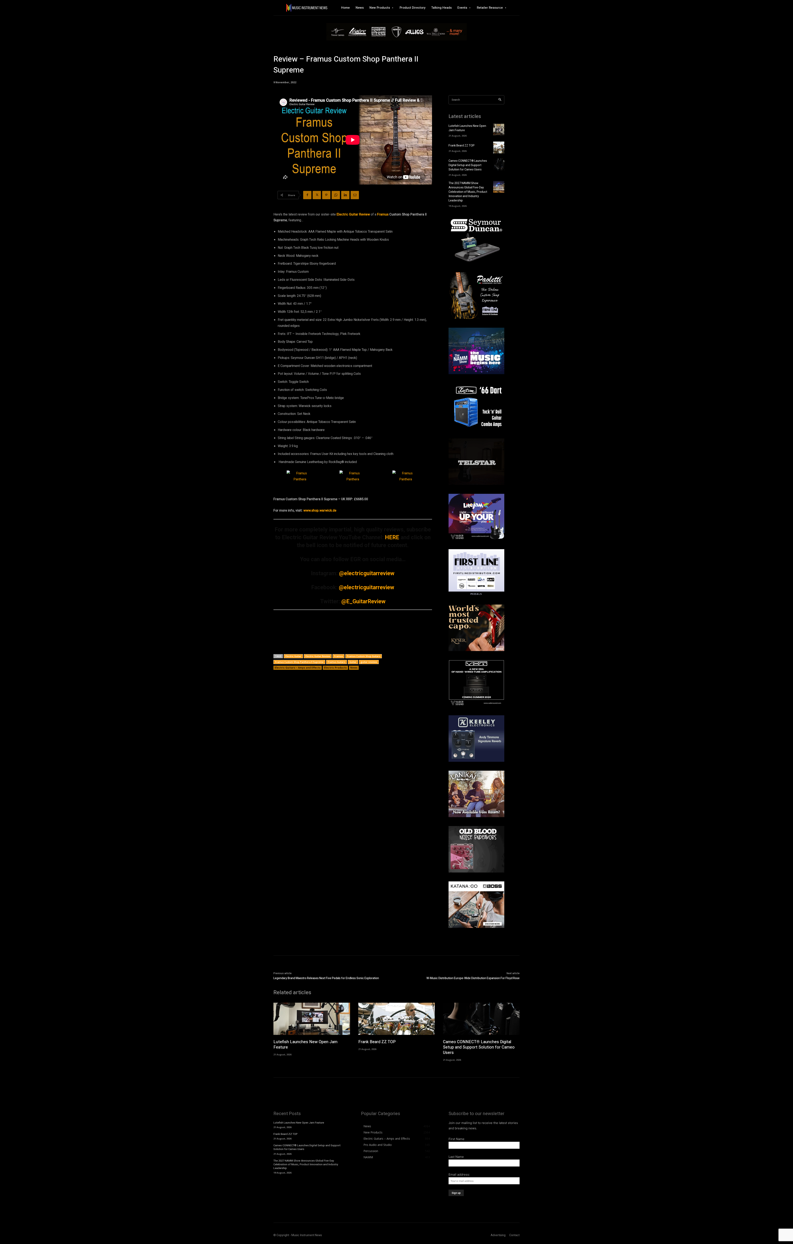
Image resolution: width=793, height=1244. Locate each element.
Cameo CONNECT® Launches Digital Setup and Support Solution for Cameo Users (468, 165)
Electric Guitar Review (317, 656)
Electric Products (335, 667)
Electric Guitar (293, 656)
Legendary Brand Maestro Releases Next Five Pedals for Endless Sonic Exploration (326, 978)
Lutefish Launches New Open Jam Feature (305, 1044)
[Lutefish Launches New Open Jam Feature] (498, 130)
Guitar (352, 661)
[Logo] (306, 8)
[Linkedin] (345, 195)
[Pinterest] (326, 195)
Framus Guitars (336, 661)
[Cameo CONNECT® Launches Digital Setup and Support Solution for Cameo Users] (498, 164)
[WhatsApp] (336, 195)
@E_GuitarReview (363, 601)
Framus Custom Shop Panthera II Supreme (299, 661)
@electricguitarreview (366, 573)
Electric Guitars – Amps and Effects (298, 667)
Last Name (456, 1157)
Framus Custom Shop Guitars (363, 656)
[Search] (499, 100)
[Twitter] (317, 195)
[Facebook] (307, 195)
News (353, 667)
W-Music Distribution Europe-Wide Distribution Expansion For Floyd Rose (473, 978)
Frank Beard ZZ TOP (462, 145)
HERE (392, 537)
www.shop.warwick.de (319, 510)
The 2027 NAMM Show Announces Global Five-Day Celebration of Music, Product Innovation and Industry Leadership (468, 192)
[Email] (355, 195)
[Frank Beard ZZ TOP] (498, 147)
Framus (382, 214)
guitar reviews (369, 661)
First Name (456, 1139)
